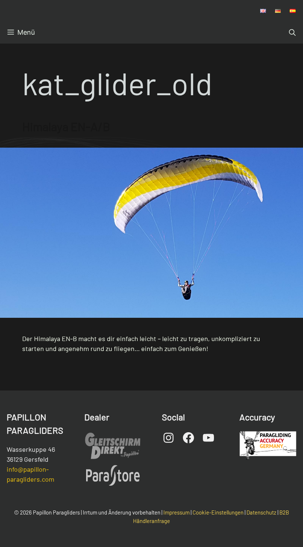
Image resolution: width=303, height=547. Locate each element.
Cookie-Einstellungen (218, 512)
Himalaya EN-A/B (66, 126)
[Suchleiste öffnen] (292, 32)
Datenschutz (261, 512)
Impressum (176, 512)
